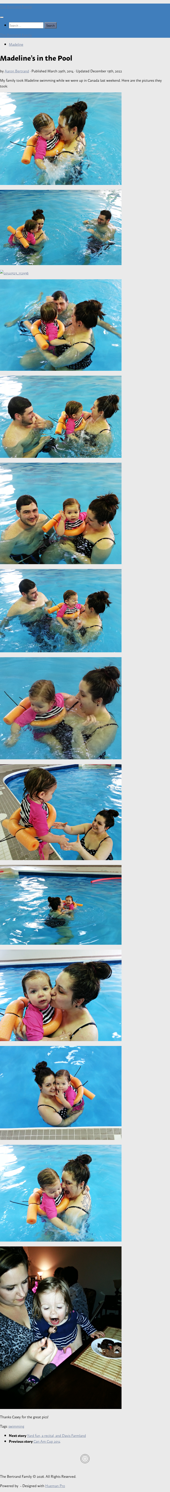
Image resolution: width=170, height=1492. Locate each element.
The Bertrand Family (16, 6)
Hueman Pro (55, 1485)
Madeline (16, 44)
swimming (16, 1426)
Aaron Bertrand (17, 71)
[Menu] (2, 17)
